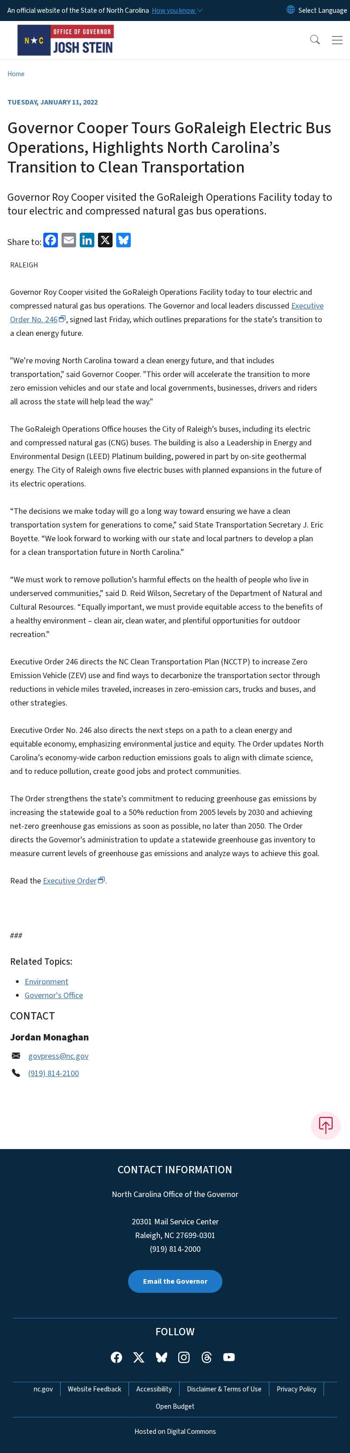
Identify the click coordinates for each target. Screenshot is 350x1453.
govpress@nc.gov (58, 1056)
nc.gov (43, 1389)
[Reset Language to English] (291, 10)
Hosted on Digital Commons (175, 1432)
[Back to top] (326, 1126)
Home (16, 74)
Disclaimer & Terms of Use (224, 1389)
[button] (309, 40)
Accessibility (154, 1389)
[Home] (66, 31)
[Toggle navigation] (337, 40)
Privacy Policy (296, 1389)
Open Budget (175, 1406)
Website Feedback (94, 1389)
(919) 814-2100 (53, 1073)
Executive (70, 881)
